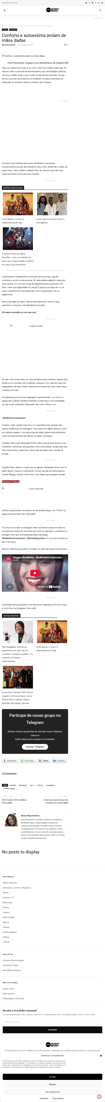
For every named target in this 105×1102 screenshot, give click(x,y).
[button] (101, 1055)
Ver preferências (52, 1092)
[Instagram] (86, 3)
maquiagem (50, 785)
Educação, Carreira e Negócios (17, 887)
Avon (32, 785)
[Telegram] (102, 3)
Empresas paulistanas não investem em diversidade (56, 801)
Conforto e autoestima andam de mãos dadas (34, 38)
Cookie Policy (44, 1098)
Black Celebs (9, 917)
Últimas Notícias (10, 883)
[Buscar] (100, 10)
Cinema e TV (8, 897)
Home (4, 26)
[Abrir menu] (4, 10)
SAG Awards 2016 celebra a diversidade (14, 801)
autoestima (23, 785)
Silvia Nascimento (8, 45)
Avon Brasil (8, 608)
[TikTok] (89, 3)
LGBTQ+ (6, 942)
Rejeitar (52, 1084)
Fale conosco (9, 993)
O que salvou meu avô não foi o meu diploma (50, 221)
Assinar (52, 1030)
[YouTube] (92, 3)
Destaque (13, 30)
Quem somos (8, 988)
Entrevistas (7, 902)
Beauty (6, 907)
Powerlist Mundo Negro (13, 960)
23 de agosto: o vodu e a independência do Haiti (13, 221)
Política (6, 937)
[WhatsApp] (99, 3)
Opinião (6, 927)
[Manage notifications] (99, 1096)
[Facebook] (96, 3)
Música (6, 922)
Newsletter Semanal (9, 3)
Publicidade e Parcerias (13, 998)
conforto (40, 785)
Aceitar (52, 1077)
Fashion (6, 912)
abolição (13, 785)
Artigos (12, 26)
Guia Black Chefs (10, 965)
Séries (5, 892)
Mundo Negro (61, 604)
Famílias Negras (10, 932)
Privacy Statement (58, 1098)
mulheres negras (9, 788)
